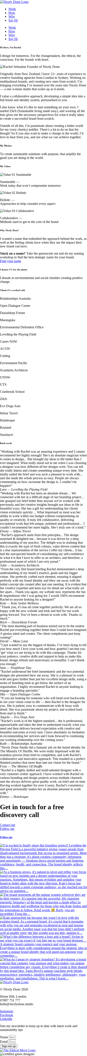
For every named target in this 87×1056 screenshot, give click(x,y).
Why (11, 16)
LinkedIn (6, 1019)
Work (12, 9)
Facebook (6, 1015)
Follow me (6, 837)
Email (4, 1041)
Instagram (6, 1011)
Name (4, 1037)
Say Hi (13, 20)
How (11, 13)
